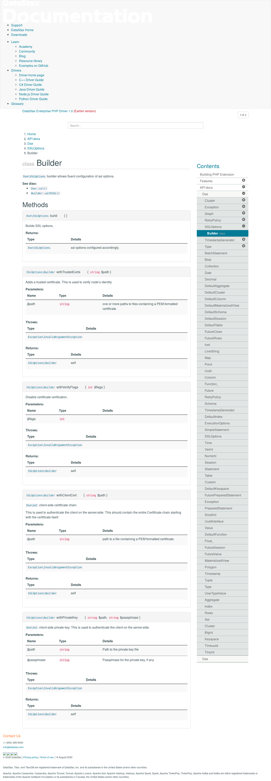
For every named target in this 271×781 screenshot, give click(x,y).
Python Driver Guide (33, 99)
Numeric (211, 456)
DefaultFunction (216, 534)
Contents (208, 166)
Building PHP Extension (217, 174)
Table (208, 475)
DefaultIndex (214, 416)
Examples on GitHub (33, 65)
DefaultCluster (215, 292)
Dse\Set (31, 505)
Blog (22, 56)
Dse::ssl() (39, 188)
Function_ (212, 384)
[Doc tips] (9, 753)
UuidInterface (214, 521)
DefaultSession (215, 318)
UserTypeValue (215, 593)
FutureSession (215, 547)
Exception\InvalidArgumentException (55, 337)
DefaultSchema (216, 312)
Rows (209, 613)
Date (208, 272)
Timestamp (212, 573)
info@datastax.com (13, 747)
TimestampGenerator (219, 240)
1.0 (242, 115)
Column (210, 377)
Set (207, 619)
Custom (210, 482)
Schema (210, 403)
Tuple (209, 580)
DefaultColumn (215, 299)
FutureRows (213, 338)
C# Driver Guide (30, 84)
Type (208, 246)
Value (209, 527)
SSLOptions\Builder (40, 272)
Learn (15, 41)
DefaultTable (214, 325)
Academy (25, 46)
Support (16, 25)
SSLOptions (35, 148)
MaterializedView (217, 560)
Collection (212, 266)
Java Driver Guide (31, 89)
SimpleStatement (217, 429)
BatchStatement (216, 253)
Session (210, 462)
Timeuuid (211, 645)
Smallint (210, 514)
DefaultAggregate (217, 285)
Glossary (17, 103)
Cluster (210, 200)
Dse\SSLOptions (34, 176)
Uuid (208, 370)
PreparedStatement (218, 508)
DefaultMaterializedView (222, 305)
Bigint (209, 632)
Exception (212, 207)
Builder (216, 233)
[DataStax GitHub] (15, 753)
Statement (212, 469)
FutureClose (213, 331)
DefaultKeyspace (217, 488)
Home (31, 134)
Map (208, 357)
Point (208, 364)
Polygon (210, 567)
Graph (209, 213)
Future (209, 390)
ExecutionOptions (217, 423)
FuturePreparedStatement (223, 495)
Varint (209, 449)
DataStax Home (22, 30)
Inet (207, 344)
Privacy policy (30, 757)
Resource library (30, 60)
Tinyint (209, 652)
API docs (33, 138)
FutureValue (213, 554)
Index (208, 606)
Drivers (16, 70)
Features (206, 181)
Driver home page (31, 75)
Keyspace (212, 639)
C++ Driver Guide (31, 80)
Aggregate (212, 599)
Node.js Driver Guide (34, 94)
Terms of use (47, 757)
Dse (30, 143)
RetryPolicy (213, 220)
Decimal (210, 279)
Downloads (19, 34)
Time (208, 442)
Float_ (209, 541)
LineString (212, 351)
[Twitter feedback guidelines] (12, 753)
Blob (208, 259)
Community (27, 51)
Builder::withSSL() (45, 193)
